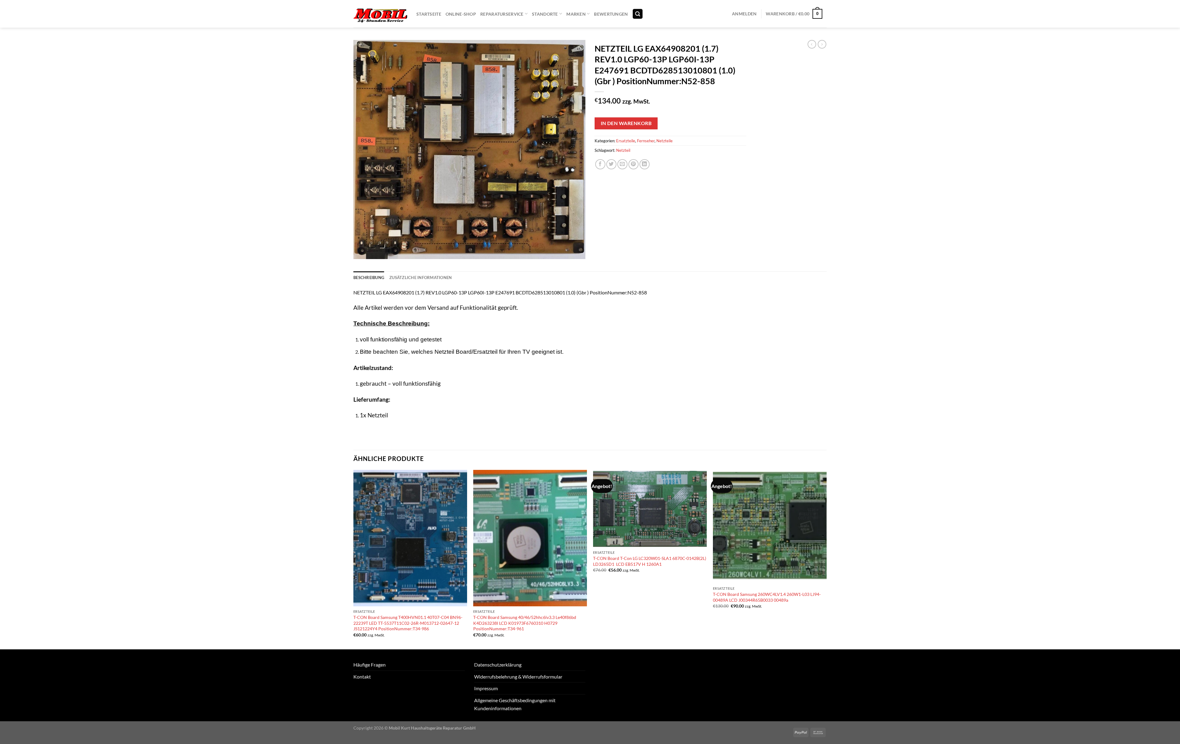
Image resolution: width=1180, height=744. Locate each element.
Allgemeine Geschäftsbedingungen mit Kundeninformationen (515, 704)
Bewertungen (611, 14)
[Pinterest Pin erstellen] (633, 164)
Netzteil (623, 150)
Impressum (486, 688)
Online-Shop (461, 14)
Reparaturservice (502, 14)
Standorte (545, 14)
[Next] (826, 559)
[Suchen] (638, 14)
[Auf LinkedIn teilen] (644, 164)
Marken (576, 14)
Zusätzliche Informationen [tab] (420, 277)
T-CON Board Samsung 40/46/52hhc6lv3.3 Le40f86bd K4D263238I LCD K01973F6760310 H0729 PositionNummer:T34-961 (524, 623)
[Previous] (353, 559)
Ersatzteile (625, 140)
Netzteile (664, 140)
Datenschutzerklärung (497, 664)
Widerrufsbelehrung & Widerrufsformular (518, 676)
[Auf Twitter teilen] (611, 164)
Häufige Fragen (369, 664)
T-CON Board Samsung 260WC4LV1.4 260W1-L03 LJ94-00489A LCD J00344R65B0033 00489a (767, 597)
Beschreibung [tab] (368, 277)
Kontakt (362, 676)
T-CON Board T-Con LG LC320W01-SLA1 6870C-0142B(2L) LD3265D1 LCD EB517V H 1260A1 (649, 561)
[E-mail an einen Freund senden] (622, 164)
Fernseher (646, 140)
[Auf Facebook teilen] (600, 164)
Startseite (428, 14)
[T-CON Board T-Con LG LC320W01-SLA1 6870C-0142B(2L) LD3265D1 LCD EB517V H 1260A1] (650, 508)
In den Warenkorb (626, 123)
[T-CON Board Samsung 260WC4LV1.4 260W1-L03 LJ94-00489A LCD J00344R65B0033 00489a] (770, 526)
